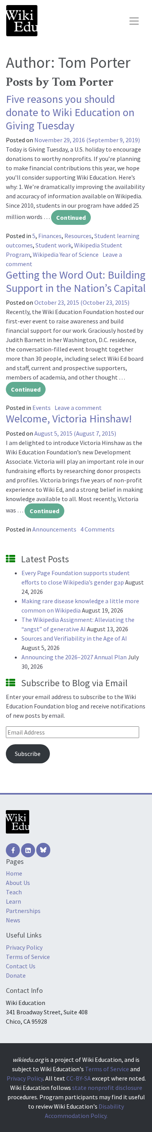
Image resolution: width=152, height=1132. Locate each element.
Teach (14, 892)
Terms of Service (28, 957)
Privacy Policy (24, 947)
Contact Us (20, 966)
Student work (53, 245)
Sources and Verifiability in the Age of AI (74, 638)
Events (41, 407)
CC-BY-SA (78, 1078)
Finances (50, 236)
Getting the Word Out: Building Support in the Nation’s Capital (76, 281)
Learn (13, 901)
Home (14, 873)
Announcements (54, 529)
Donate (16, 975)
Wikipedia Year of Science (66, 254)
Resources (78, 236)
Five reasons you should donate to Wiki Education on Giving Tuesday (70, 112)
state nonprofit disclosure (107, 1087)
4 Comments (97, 529)
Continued (71, 217)
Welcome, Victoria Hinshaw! (69, 418)
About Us (18, 883)
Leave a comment (78, 407)
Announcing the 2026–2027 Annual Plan (74, 657)
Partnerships (23, 911)
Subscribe (28, 754)
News (13, 920)
